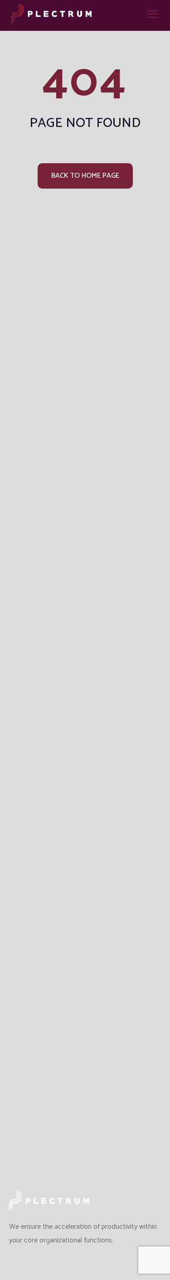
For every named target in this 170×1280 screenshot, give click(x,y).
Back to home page (85, 176)
